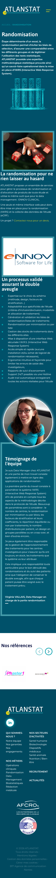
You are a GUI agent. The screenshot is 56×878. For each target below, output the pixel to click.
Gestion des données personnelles (27, 859)
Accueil (6, 25)
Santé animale (37, 755)
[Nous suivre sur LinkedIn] (10, 723)
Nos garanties (14, 745)
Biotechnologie (38, 745)
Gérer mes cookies (26, 863)
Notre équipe (13, 741)
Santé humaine (38, 741)
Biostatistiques (14, 783)
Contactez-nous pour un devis (31, 221)
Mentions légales (27, 856)
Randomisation (15, 773)
